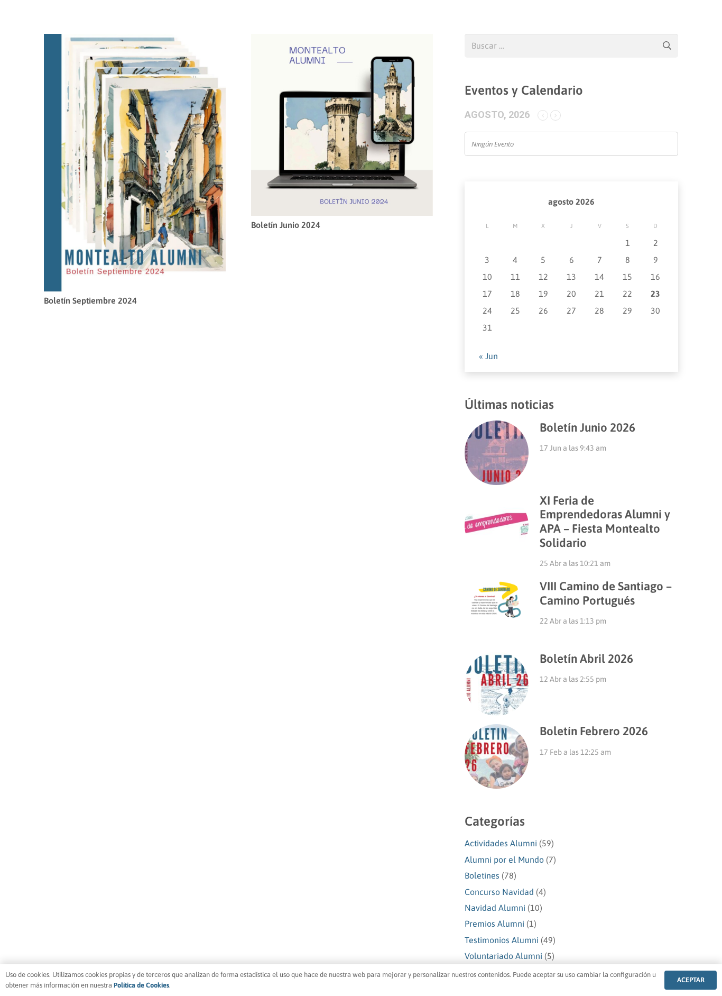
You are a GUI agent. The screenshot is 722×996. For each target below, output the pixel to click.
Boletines (482, 875)
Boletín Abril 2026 (586, 658)
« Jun (488, 356)
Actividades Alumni (501, 843)
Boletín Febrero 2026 (594, 731)
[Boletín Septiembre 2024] (135, 41)
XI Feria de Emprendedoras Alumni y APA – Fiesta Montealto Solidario (605, 522)
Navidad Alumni (495, 907)
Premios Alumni (494, 923)
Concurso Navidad (499, 892)
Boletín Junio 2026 (587, 427)
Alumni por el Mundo (504, 859)
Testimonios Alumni (502, 940)
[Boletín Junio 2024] (342, 41)
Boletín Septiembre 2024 (90, 300)
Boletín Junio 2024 (285, 225)
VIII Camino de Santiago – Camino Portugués (606, 593)
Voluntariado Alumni (503, 956)
